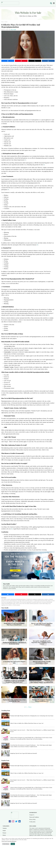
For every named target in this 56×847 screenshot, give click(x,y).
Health (6, 21)
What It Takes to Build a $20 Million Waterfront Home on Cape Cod (26, 723)
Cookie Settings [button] (6, 843)
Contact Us (31, 814)
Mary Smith (13, 29)
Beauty (4, 835)
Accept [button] (12, 843)
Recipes (4, 833)
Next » (30, 707)
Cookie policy (32, 821)
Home (2, 21)
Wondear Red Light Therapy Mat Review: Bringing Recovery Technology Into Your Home (31, 715)
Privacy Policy (32, 819)
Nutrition (5, 828)
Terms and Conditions (34, 817)
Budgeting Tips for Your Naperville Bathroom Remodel (23, 753)
